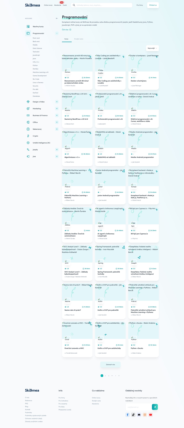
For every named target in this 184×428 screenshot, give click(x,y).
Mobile (35, 45)
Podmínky (28, 412)
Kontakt (27, 409)
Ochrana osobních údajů (33, 418)
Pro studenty (63, 404)
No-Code (36, 79)
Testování (36, 52)
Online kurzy (48, 5)
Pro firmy (140, 5)
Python (35, 65)
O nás (27, 397)
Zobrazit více (110, 364)
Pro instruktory (63, 401)
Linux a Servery (38, 82)
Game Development (40, 76)
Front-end (36, 38)
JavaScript (36, 55)
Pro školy (62, 407)
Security (35, 86)
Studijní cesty (78, 39)
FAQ (26, 403)
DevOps (35, 69)
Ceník (65, 5)
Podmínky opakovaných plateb (35, 415)
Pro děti (35, 89)
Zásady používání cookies (34, 421)
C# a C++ (36, 62)
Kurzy (66, 39)
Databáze (36, 96)
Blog (26, 406)
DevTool (35, 93)
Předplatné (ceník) (65, 410)
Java (34, 58)
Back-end (36, 41)
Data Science (37, 48)
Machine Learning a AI (40, 72)
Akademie (95, 404)
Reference (28, 400)
